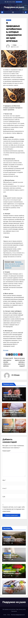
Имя (4, 480)
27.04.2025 (8, 559)
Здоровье (9, 20)
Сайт (4, 496)
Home (4, 614)
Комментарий (7, 451)
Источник (5, 350)
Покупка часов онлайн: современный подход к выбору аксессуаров (14, 541)
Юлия (14, 45)
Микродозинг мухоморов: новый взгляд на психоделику (14, 573)
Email (5, 488)
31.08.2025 (8, 543)
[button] (23, 12)
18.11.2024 (7, 575)
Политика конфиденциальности (18, 614)
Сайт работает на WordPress (9, 609)
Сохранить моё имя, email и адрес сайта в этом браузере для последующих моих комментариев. (14, 509)
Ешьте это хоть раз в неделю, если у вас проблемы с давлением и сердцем (19, 362)
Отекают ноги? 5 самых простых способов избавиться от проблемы (8, 362)
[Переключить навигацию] (13, 12)
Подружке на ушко (14, 7)
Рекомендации (7, 553)
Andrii (15, 399)
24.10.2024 (8, 592)
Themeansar (14, 611)
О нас (8, 614)
